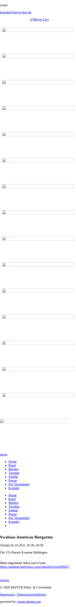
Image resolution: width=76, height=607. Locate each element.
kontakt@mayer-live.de (15, 12)
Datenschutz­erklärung (31, 594)
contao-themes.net (29, 601)
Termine (13, 473)
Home (12, 461)
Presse (12, 480)
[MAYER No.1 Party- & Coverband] (38, 436)
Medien (13, 469)
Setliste (13, 476)
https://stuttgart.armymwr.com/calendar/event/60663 (34, 567)
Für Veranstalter (19, 484)
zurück (4, 580)
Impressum (7, 594)
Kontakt (13, 488)
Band (12, 465)
